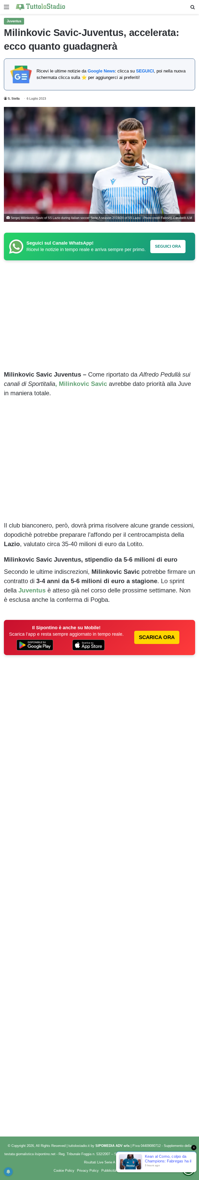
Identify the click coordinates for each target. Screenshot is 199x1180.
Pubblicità (108, 1170)
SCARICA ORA (157, 637)
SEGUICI (145, 71)
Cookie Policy (64, 1170)
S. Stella (14, 98)
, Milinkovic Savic (82, 383)
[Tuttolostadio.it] (40, 7)
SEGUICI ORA (168, 246)
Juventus (14, 21)
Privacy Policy (88, 1170)
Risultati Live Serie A (99, 1162)
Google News (101, 71)
